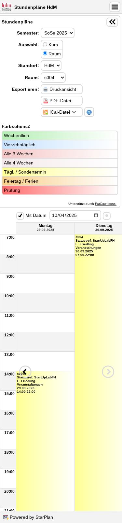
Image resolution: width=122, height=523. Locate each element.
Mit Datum (35, 215)
